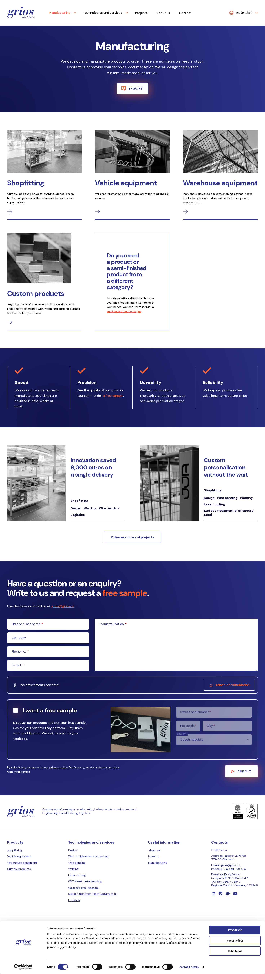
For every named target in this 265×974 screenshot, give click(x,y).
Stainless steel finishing (83, 888)
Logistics (78, 515)
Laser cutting (214, 504)
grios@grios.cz (62, 606)
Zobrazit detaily (189, 966)
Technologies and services (102, 13)
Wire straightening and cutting (88, 856)
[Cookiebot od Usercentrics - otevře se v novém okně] (23, 967)
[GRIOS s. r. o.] (20, 13)
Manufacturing (59, 13)
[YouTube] (235, 893)
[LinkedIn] (213, 893)
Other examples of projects (132, 537)
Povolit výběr (235, 940)
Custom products (19, 869)
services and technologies (124, 311)
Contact (185, 13)
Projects (141, 13)
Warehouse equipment (22, 863)
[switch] (97, 967)
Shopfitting (79, 501)
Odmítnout (235, 951)
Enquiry (135, 88)
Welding (90, 508)
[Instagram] (220, 893)
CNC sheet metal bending (85, 881)
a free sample (113, 395)
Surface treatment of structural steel (229, 513)
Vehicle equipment (19, 856)
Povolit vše (235, 929)
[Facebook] (228, 893)
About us (163, 13)
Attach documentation (232, 685)
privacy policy (58, 767)
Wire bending (109, 508)
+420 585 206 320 (233, 869)
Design (76, 508)
